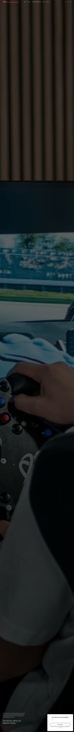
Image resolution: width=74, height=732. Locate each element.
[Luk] (70, 716)
